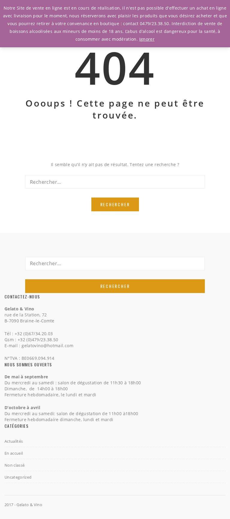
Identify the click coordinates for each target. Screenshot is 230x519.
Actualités (13, 441)
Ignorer (147, 39)
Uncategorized (18, 477)
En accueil (13, 453)
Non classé (14, 465)
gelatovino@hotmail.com (47, 345)
